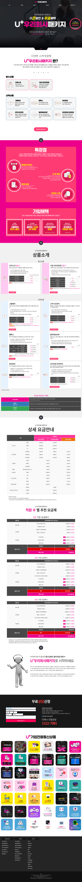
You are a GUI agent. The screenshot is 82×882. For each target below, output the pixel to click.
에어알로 (29, 856)
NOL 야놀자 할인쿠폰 (18, 853)
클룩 (28, 849)
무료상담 (60, 5)
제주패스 (29, 864)
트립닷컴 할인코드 (5, 843)
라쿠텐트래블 (30, 860)
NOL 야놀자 (30, 853)
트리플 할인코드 (17, 851)
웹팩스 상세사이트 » (12, 358)
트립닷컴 (29, 847)
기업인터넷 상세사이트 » (53, 292)
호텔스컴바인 (30, 862)
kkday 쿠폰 (17, 849)
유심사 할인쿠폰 (17, 860)
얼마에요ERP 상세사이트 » (54, 358)
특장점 (22, 5)
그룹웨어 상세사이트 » (12, 329)
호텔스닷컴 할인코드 (5, 845)
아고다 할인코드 (4, 841)
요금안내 (47, 5)
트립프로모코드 (7, 838)
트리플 (29, 858)
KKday (29, 851)
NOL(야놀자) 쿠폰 (5, 851)
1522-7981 (49, 723)
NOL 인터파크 (30, 868)
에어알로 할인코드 (18, 858)
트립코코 (33, 838)
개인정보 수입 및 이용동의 (48, 716)
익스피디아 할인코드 (5, 847)
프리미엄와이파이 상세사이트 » (54, 386)
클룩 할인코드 (4, 853)
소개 (9, 5)
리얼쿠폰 (20, 838)
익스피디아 (29, 845)
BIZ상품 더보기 (72, 5)
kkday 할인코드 (4, 849)
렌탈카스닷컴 (30, 866)
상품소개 (34, 5)
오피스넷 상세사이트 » (12, 292)
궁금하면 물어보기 (41, 129)
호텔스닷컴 (29, 843)
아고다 (29, 841)
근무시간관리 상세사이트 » (54, 329)
